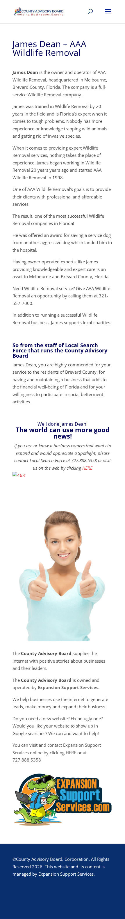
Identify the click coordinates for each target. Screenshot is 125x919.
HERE (87, 468)
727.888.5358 (26, 760)
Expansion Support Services (68, 687)
